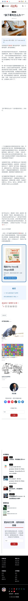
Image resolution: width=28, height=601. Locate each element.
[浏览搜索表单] (22, 6)
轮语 (13, 494)
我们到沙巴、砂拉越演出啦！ (16, 490)
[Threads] (9, 591)
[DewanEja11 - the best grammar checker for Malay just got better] (14, 476)
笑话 (3, 573)
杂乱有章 (17, 560)
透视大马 (4, 566)
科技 (3, 575)
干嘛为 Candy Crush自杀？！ (10, 357)
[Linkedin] (24, 589)
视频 (10, 494)
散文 (16, 573)
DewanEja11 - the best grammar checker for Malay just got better (16, 481)
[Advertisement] (14, 128)
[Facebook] (3, 1)
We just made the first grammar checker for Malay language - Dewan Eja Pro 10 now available (17, 470)
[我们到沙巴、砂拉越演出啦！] (14, 485)
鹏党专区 (17, 581)
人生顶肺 (14, 11)
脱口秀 (11, 457)
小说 (16, 575)
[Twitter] (19, 589)
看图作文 (4, 579)
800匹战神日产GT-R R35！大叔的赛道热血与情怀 (17, 497)
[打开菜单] (25, 6)
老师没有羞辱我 (6, 376)
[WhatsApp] (21, 589)
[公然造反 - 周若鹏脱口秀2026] (14, 456)
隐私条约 (11, 593)
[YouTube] (7, 1)
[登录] (25, 1)
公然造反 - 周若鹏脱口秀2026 (17, 459)
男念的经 (17, 564)
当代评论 (4, 564)
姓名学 (3, 338)
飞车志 (3, 577)
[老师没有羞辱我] (12, 369)
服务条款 (17, 593)
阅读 (16, 579)
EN (19, 1)
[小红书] (14, 591)
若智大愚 (17, 562)
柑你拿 (10, 45)
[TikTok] (9, 1)
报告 (20, 233)
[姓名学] (12, 330)
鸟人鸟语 (4, 560)
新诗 (16, 577)
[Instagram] (5, 1)
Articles (11, 464)
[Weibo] (12, 591)
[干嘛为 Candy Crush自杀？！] (12, 350)
